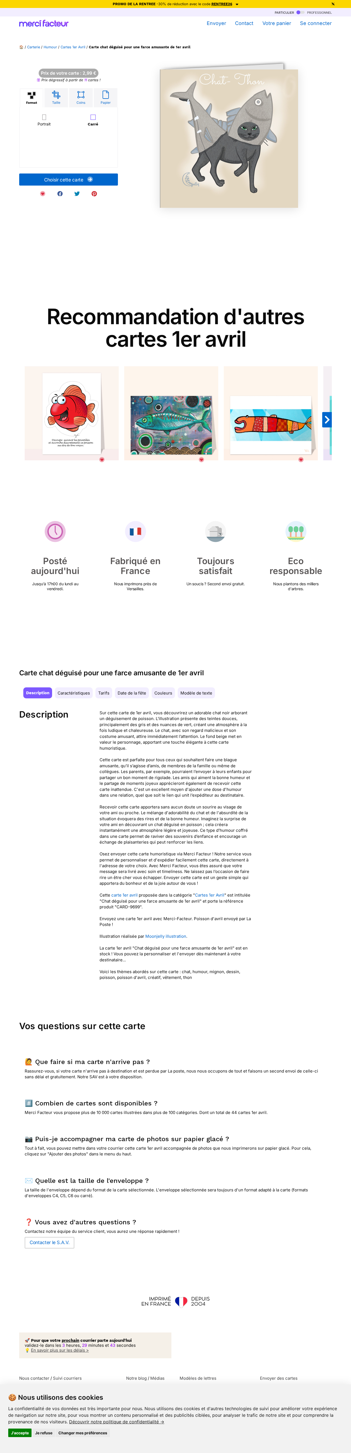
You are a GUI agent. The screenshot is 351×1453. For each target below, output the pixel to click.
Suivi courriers (67, 1378)
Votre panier (276, 23)
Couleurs (163, 693)
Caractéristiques (74, 693)
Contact (244, 23)
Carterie (33, 47)
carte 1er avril (124, 895)
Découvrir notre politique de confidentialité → (116, 1421)
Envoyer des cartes (279, 1378)
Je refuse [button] (43, 1432)
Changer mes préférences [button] (82, 1432)
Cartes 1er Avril (73, 47)
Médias (157, 1378)
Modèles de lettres (198, 1378)
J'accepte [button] (20, 1432)
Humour (50, 47)
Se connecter (316, 23)
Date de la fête (132, 693)
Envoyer (216, 23)
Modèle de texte (196, 693)
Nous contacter (34, 1378)
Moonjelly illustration (165, 936)
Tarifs (103, 693)
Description (37, 692)
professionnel (319, 12)
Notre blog (136, 1378)
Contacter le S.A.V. (49, 1242)
